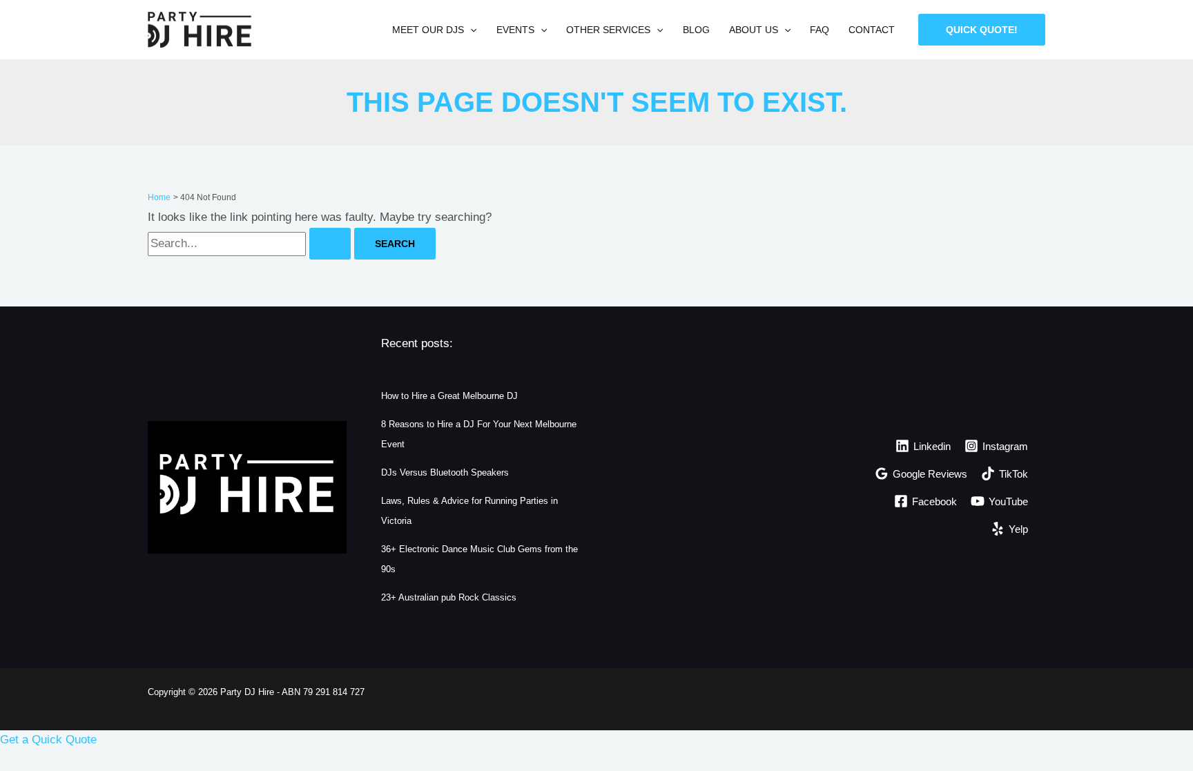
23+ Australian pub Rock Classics (448, 597)
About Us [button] (753, 29)
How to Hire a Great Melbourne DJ (449, 396)
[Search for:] (251, 243)
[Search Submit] (330, 244)
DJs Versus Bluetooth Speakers (445, 472)
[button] (470, 30)
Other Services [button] (608, 29)
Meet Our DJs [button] (428, 29)
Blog (696, 29)
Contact (871, 29)
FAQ (819, 29)
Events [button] (515, 29)
